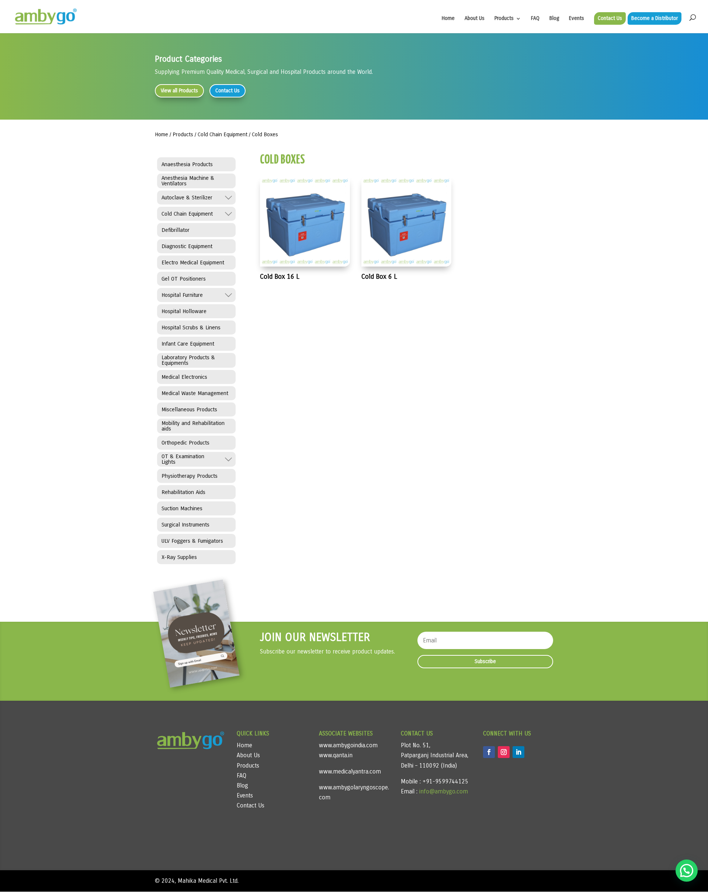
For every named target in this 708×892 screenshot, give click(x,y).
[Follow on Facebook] (489, 752)
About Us (475, 18)
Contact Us (610, 18)
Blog (554, 18)
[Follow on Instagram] (504, 752)
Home (448, 18)
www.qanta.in (336, 755)
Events (576, 18)
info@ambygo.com (442, 791)
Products (504, 18)
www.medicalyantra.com (350, 771)
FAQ (535, 18)
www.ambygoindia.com (348, 745)
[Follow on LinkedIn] (518, 752)
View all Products (179, 91)
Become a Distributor (654, 18)
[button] (687, 871)
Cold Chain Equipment (222, 134)
